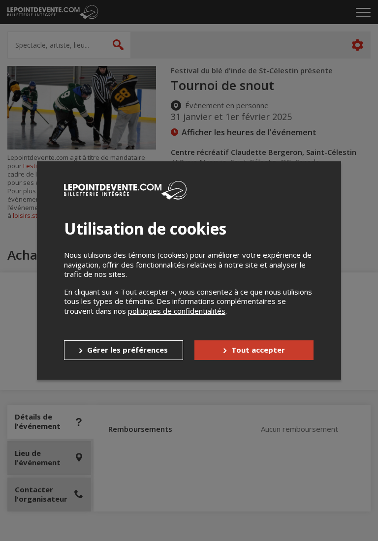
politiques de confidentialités (176, 311)
